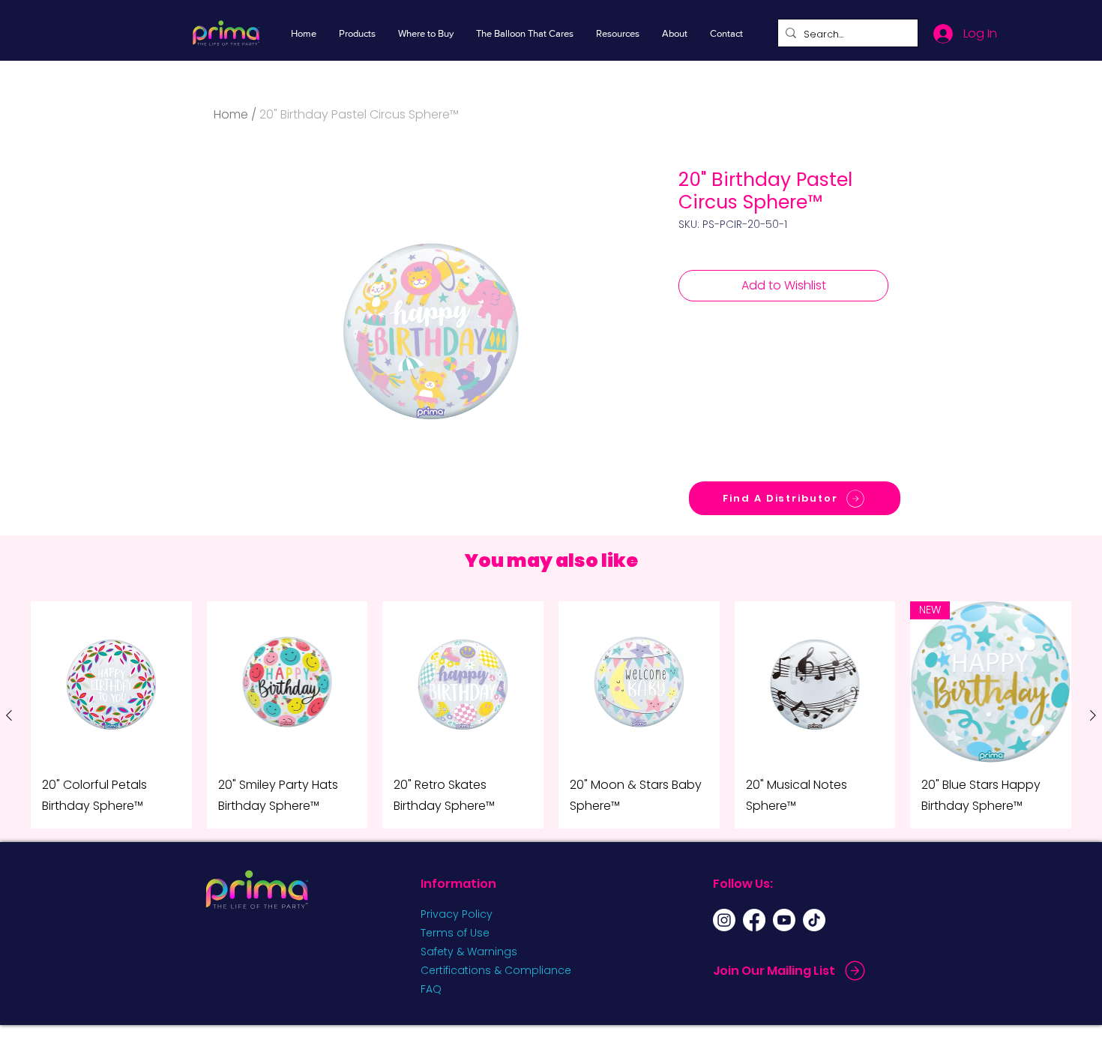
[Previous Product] (9, 715)
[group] (551, 715)
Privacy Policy (457, 914)
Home (231, 114)
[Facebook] (754, 920)
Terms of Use (455, 932)
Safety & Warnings (469, 951)
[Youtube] (784, 920)
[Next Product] (1093, 715)
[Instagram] (724, 920)
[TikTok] (814, 920)
